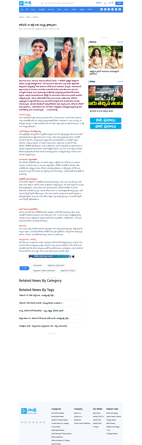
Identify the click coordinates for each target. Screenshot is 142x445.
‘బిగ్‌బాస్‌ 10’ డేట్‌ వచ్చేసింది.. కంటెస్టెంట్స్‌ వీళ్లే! (52, 295)
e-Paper (96, 427)
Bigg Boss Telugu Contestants (44, 271)
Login (119, 3)
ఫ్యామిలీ (82, 10)
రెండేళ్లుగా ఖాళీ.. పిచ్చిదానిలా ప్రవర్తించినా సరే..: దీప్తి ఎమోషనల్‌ (52, 326)
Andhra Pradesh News (59, 420)
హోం (27, 10)
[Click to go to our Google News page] (119, 9)
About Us (77, 413)
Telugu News (111, 420)
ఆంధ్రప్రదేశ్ (42, 10)
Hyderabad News (57, 430)
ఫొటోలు (90, 10)
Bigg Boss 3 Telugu (68, 271)
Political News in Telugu (60, 441)
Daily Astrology (112, 413)
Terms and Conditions (82, 424)
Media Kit (77, 420)
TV (112, 3)
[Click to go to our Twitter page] (108, 9)
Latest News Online (113, 417)
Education (96, 413)
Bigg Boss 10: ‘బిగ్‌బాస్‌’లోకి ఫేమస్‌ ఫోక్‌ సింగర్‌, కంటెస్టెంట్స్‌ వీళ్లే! (50, 318)
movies (35, 17)
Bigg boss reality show (56, 266)
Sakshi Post (97, 424)
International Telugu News (61, 434)
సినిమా (59, 10)
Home (21, 17)
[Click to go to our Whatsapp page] (105, 9)
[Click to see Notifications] (105, 3)
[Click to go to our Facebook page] (101, 9)
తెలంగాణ (51, 10)
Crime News (55, 427)
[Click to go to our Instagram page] (112, 9)
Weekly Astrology (112, 427)
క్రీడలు (66, 10)
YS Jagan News (111, 434)
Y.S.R (108, 430)
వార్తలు (33, 10)
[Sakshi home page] (29, 411)
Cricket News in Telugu (60, 424)
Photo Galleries (57, 437)
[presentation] (91, 57)
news (28, 17)
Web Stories (110, 424)
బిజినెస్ (74, 10)
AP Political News (57, 413)
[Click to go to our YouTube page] (116, 9)
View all (120, 42)
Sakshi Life (97, 420)
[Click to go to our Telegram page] (40, 422)
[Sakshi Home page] (25, 3)
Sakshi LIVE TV (98, 417)
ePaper (99, 3)
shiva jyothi (37, 266)
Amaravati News (57, 417)
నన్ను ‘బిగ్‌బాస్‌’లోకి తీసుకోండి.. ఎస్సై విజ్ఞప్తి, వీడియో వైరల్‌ (50, 311)
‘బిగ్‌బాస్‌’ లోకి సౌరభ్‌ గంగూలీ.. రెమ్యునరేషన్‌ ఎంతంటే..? (50, 303)
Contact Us (78, 417)
